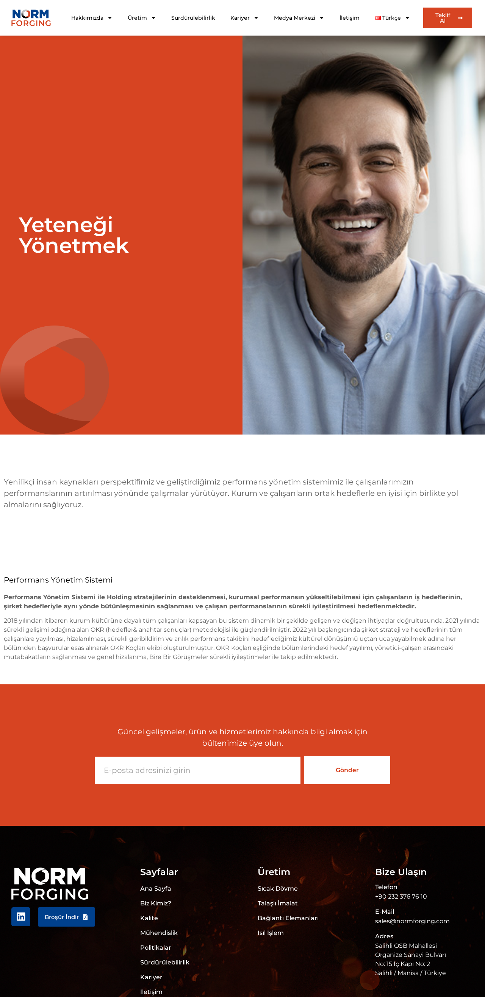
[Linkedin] (20, 916)
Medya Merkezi (294, 17)
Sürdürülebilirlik (193, 17)
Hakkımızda (87, 17)
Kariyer (240, 17)
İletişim (350, 17)
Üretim (137, 17)
